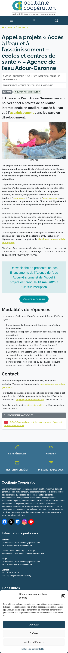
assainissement (22, 112)
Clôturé (7, 92)
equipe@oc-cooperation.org (30, 399)
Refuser (34, 633)
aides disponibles (35, 405)
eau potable (19, 198)
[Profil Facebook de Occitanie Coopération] (4, 522)
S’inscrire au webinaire (34, 299)
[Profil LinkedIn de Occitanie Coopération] (18, 522)
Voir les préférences (34, 642)
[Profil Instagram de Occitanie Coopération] (24, 522)
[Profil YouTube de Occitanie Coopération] (31, 522)
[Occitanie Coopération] (34, 8)
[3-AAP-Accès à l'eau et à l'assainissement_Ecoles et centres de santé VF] (6, 422)
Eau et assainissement (28, 92)
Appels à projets (17, 27)
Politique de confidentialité (32, 649)
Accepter (34, 624)
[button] (63, 596)
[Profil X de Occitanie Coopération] (11, 522)
